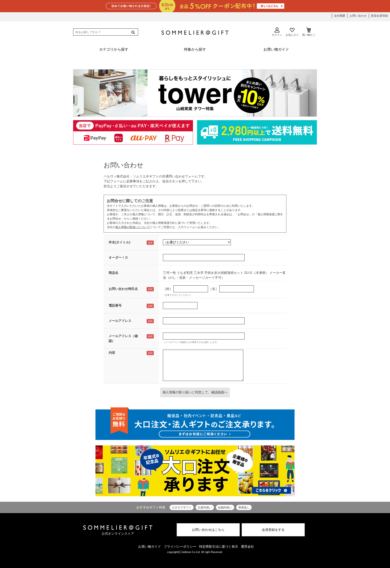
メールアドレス (120, 320)
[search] (132, 32)
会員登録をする (273, 529)
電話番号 (115, 305)
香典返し (244, 507)
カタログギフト (182, 507)
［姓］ (168, 289)
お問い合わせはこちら (208, 529)
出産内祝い (205, 507)
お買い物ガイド (149, 546)
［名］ (214, 289)
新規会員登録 (379, 15)
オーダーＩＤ (118, 257)
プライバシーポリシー (180, 546)
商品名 (113, 272)
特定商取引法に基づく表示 (218, 546)
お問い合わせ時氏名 (123, 289)
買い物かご (308, 34)
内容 (112, 352)
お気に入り (292, 34)
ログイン (277, 34)
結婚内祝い (225, 507)
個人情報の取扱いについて (132, 227)
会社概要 (339, 15)
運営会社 (247, 546)
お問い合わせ (358, 15)
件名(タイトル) (119, 242)
